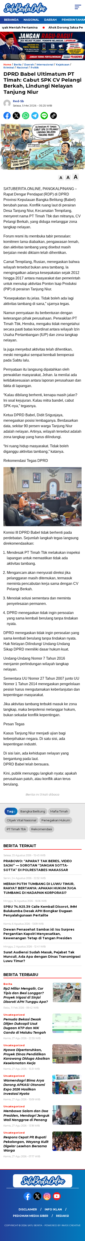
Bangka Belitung (32, 811)
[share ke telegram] (35, 118)
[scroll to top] (79, 1214)
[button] (61, 177)
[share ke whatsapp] (26, 118)
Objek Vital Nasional (21, 820)
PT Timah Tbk (16, 829)
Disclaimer (28, 1209)
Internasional (44, 64)
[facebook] (28, 1199)
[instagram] (47, 1199)
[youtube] (57, 1199)
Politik (35, 67)
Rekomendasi (41, 829)
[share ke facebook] (8, 118)
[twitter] (37, 1199)
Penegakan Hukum (55, 820)
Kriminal (8, 67)
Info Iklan (53, 1209)
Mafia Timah (59, 811)
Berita (18, 64)
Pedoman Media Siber (30, 1216)
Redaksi (62, 1216)
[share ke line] (45, 118)
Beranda (11, 19)
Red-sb (18, 101)
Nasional (31, 19)
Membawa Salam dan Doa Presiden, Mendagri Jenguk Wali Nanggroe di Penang (26, 1115)
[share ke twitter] (17, 118)
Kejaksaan (62, 64)
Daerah (50, 19)
